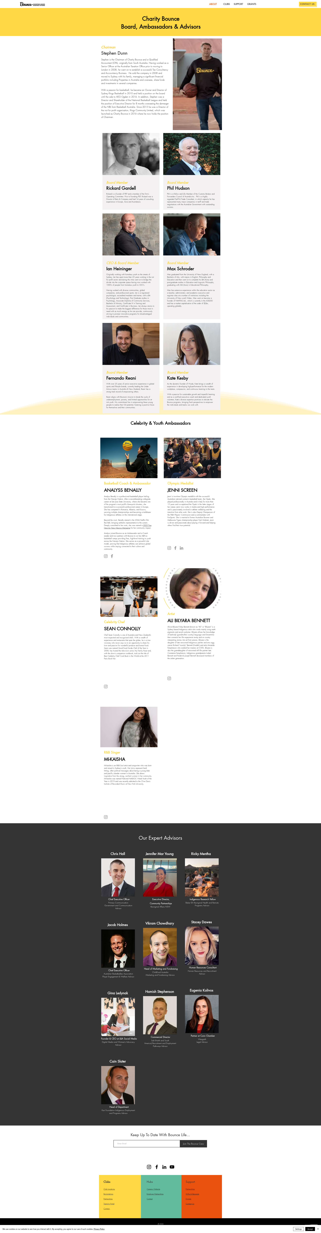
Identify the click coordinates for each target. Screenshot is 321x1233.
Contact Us (190, 1204)
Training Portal (109, 1204)
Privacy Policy (99, 1229)
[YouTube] (172, 1167)
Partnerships (108, 1199)
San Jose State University (121, 501)
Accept (310, 1229)
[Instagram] (105, 556)
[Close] (317, 1229)
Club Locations (109, 1189)
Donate (188, 1199)
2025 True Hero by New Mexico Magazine (127, 526)
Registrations (108, 1194)
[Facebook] (111, 556)
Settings (298, 1229)
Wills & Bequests (192, 1194)
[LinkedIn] (181, 548)
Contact (107, 1208)
